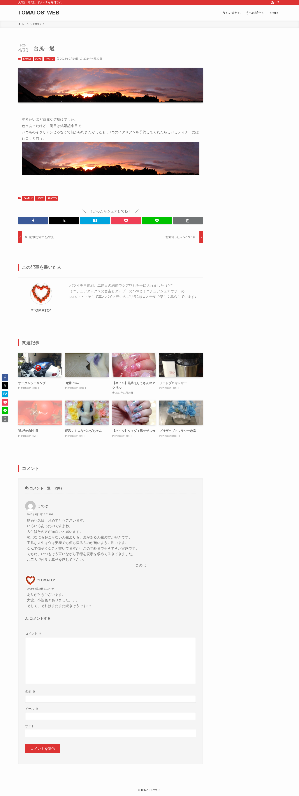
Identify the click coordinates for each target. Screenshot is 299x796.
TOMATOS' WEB (38, 12)
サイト (29, 726)
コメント (33, 633)
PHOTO (49, 58)
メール (31, 708)
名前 (30, 691)
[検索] (278, 2)
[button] (33, 220)
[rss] (272, 2)
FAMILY (27, 58)
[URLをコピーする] (188, 220)
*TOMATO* (41, 310)
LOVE (38, 58)
